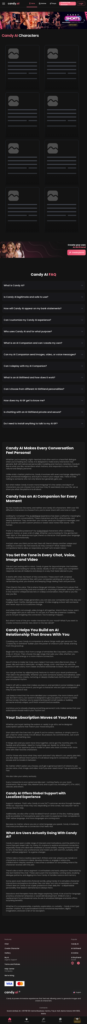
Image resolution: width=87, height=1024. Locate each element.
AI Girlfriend (35, 516)
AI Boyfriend (42, 531)
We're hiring (9, 975)
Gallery (8, 953)
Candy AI (75, 944)
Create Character (12, 948)
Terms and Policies (12, 964)
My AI (7, 957)
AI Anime (74, 953)
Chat (7, 944)
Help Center (9, 969)
